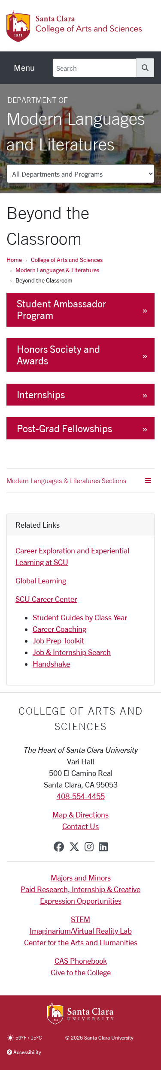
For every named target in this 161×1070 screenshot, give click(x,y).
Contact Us (80, 826)
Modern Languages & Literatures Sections (66, 480)
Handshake (51, 663)
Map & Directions (80, 814)
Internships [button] (41, 394)
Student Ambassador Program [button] (61, 309)
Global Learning (40, 580)
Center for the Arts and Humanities (80, 942)
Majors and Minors (81, 877)
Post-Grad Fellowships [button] (64, 428)
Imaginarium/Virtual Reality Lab (81, 930)
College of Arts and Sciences (67, 259)
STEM (80, 919)
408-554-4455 (81, 796)
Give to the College (81, 972)
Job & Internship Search (72, 652)
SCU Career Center (46, 599)
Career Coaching (59, 629)
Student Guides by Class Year (80, 617)
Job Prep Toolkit (58, 640)
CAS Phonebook (81, 960)
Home (14, 259)
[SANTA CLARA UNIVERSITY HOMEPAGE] (80, 1014)
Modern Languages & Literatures (57, 270)
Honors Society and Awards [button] (58, 355)
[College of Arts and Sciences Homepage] (75, 37)
